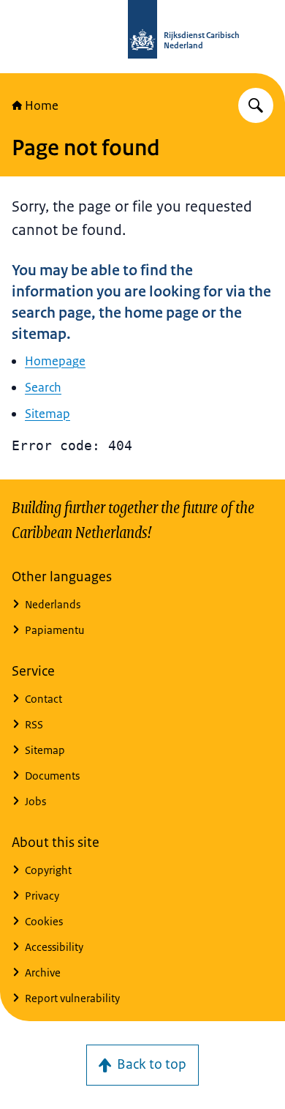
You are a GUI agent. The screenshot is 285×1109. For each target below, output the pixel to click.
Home (41, 105)
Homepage (55, 361)
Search (43, 387)
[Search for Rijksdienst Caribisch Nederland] (255, 105)
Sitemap (47, 414)
